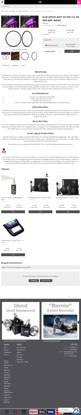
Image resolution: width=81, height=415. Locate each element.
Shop (6, 11)
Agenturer (7, 386)
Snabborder (7, 352)
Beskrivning (5, 65)
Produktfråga (50, 51)
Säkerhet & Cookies (22, 362)
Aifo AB (74, 344)
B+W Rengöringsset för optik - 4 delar (40, 198)
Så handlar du (8, 365)
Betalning (7, 375)
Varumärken (12, 11)
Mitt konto (7, 370)
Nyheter (6, 350)
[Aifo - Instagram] (6, 412)
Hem (5, 347)
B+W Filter (19, 11)
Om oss (6, 355)
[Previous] (2, 322)
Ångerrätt (7, 395)
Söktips (6, 368)
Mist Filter (25, 11)
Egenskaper (15, 65)
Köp (72, 51)
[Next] (79, 322)
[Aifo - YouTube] (15, 412)
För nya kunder (21, 347)
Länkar (23, 65)
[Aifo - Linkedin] (23, 412)
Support (6, 388)
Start (2, 11)
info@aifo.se (73, 347)
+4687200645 (73, 349)
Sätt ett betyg (61, 25)
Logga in (34, 281)
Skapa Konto (7, 397)
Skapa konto (46, 281)
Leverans (6, 372)
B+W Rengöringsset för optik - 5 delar (67, 198)
